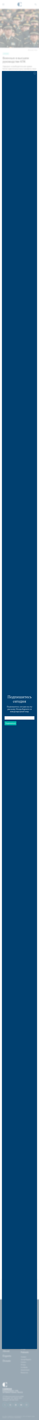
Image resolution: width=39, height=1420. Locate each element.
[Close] (35, 73)
